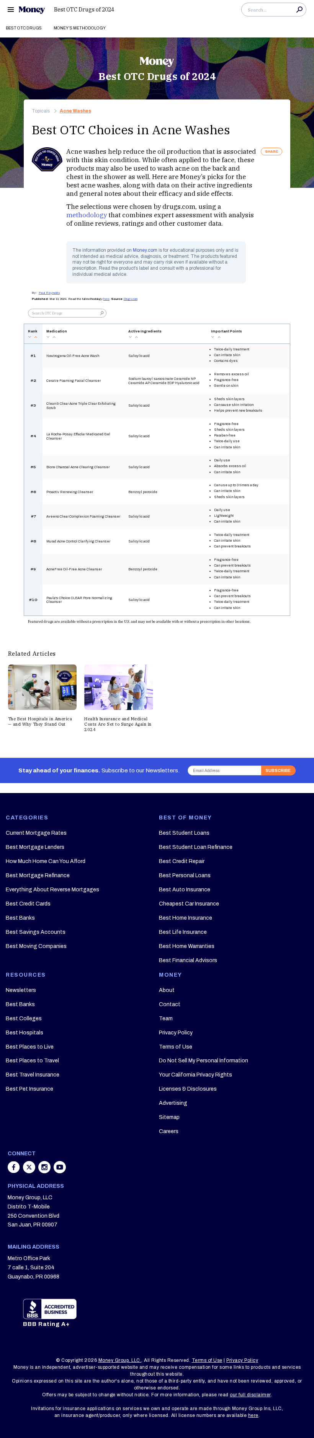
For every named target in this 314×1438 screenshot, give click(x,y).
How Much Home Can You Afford (45, 861)
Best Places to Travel (32, 1060)
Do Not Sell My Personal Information (203, 1060)
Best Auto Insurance (184, 889)
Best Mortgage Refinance (38, 875)
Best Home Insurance (185, 918)
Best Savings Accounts (35, 932)
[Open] (11, 9)
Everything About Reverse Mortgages (52, 889)
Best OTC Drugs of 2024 (84, 9)
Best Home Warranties (186, 946)
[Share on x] (30, 1171)
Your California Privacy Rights (195, 1075)
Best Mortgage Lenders (35, 847)
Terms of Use (175, 1047)
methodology (86, 215)
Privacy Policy (176, 1033)
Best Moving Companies (36, 946)
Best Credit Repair (181, 861)
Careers (168, 1131)
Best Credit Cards (28, 904)
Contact (169, 1004)
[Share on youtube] (60, 1171)
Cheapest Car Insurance (189, 904)
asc (36, 337)
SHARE (271, 151)
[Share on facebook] (14, 1171)
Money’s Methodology (80, 28)
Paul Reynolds (49, 293)
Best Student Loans (184, 833)
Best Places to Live (30, 1047)
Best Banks (20, 918)
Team (166, 1018)
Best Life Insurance (183, 932)
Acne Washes (75, 111)
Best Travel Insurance (32, 1075)
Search (299, 9)
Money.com (145, 250)
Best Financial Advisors (188, 960)
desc (30, 337)
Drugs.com (130, 299)
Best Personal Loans (185, 875)
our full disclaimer (250, 1394)
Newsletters (21, 990)
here (106, 299)
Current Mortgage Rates (36, 833)
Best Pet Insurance (29, 1089)
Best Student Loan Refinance (195, 847)
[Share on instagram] (45, 1171)
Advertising (173, 1103)
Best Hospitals (24, 1033)
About (167, 990)
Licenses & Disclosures (188, 1089)
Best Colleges (24, 1018)
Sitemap (169, 1117)
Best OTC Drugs (24, 28)
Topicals (41, 111)
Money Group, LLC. (120, 1360)
